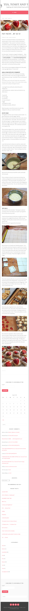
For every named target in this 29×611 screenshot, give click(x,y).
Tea (2, 565)
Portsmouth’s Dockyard (13, 435)
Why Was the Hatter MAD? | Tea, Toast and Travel (11, 461)
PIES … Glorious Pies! (6, 508)
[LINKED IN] (18, 605)
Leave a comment (12, 37)
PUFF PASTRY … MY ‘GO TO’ (11, 33)
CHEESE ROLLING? (5, 517)
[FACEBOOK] (11, 605)
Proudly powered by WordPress (11, 607)
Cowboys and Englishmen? (7, 504)
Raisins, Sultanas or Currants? (14, 432)
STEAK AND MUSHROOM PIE (14, 445)
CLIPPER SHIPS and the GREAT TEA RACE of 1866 (11, 534)
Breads (3, 548)
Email (3, 384)
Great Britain (4, 552)
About (3, 545)
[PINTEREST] (16, 605)
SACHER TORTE (5, 491)
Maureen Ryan (4, 438)
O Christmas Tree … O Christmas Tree (9, 524)
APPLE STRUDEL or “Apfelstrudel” (8, 495)
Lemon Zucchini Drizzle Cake (11, 466)
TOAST (9, 469)
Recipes (3, 562)
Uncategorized (5, 571)
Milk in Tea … (4, 501)
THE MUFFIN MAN (6, 458)
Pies (3, 555)
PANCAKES (4, 514)
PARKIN (3, 511)
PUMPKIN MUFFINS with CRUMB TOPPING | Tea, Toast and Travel (14, 456)
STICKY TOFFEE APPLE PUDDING (8, 531)
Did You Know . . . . (5, 527)
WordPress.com (15, 608)
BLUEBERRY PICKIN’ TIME (6, 498)
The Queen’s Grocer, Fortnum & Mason (9, 521)
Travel (3, 568)
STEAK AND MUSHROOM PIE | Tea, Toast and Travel (11, 448)
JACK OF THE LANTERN (13, 442)
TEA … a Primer (5, 537)
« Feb (3, 420)
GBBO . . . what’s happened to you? (15, 438)
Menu (15, 12)
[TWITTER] (13, 605)
